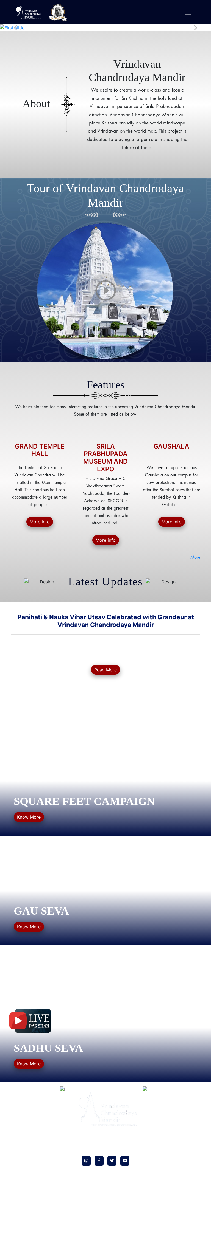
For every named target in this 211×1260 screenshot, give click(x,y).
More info (40, 521)
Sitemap (17, 1197)
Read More (105, 669)
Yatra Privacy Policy (27, 1173)
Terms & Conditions (27, 1157)
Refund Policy (22, 1149)
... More (190, 694)
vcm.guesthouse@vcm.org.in (182, 1252)
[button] (16, 27)
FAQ (14, 1125)
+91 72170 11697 (182, 1233)
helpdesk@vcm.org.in (179, 1139)
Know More (29, 817)
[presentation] (26, 644)
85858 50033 (179, 1121)
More (195, 557)
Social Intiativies (24, 1101)
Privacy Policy (22, 1141)
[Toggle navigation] (188, 12)
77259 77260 (180, 1114)
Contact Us (20, 1165)
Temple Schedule (24, 1133)
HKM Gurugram (24, 1109)
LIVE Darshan (22, 1117)
